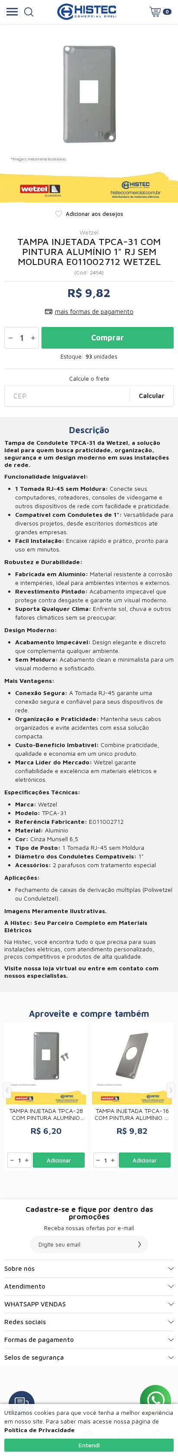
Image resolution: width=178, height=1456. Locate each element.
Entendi (89, 1445)
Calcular (152, 395)
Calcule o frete (89, 378)
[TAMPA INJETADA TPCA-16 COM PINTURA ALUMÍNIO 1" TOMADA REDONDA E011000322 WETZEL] (132, 1096)
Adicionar (59, 1160)
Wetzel (89, 232)
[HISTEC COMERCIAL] (87, 11)
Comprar (107, 337)
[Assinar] (139, 1244)
